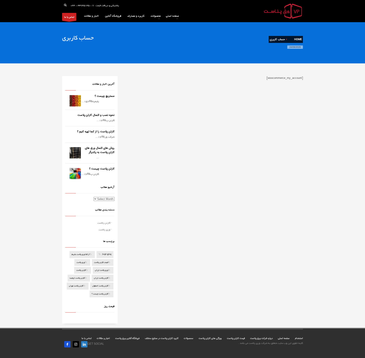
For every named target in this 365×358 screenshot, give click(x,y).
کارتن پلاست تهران (76, 286)
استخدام (299, 338)
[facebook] (67, 344)
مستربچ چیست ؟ (104, 96)
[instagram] (76, 344)
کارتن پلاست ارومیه (77, 278)
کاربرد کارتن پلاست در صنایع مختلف (161, 338)
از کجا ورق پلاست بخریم (81, 255)
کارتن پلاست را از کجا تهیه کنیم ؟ (95, 131)
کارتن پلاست (103, 223)
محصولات (188, 338)
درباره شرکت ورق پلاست (261, 338)
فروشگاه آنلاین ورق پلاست (127, 338)
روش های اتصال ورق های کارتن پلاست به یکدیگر (99, 150)
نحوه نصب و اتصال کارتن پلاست (96, 115)
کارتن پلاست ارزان (101, 278)
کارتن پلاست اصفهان (100, 286)
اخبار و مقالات (103, 338)
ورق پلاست (104, 229)
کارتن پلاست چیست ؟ (101, 169)
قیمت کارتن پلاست (101, 263)
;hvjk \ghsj (106, 255)
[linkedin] (84, 344)
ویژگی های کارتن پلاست (210, 338)
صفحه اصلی (284, 338)
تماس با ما (69, 17)
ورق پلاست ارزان (101, 270)
